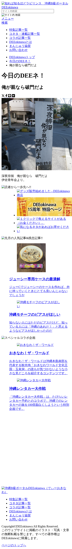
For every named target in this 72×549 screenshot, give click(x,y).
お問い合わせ (18, 50)
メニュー (8, 18)
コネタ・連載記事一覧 (24, 33)
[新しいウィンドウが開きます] (43, 195)
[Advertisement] (36, 450)
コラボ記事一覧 (20, 37)
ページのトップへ (14, 545)
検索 (5, 22)
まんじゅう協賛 (20, 46)
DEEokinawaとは (20, 42)
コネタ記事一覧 (20, 503)
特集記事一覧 (18, 29)
